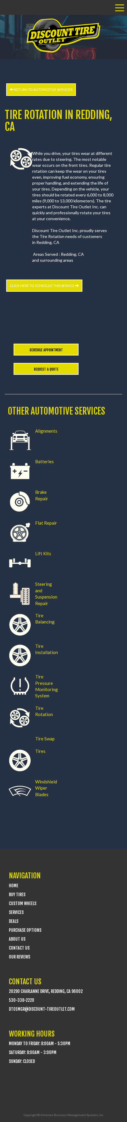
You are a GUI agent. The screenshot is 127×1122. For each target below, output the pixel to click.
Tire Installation (46, 649)
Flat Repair (46, 523)
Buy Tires (17, 894)
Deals (13, 921)
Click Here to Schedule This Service (42, 285)
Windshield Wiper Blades (46, 788)
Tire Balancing (45, 618)
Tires (40, 751)
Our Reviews (19, 956)
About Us (17, 939)
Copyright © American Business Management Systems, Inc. (64, 1115)
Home (13, 885)
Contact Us (19, 947)
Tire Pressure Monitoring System (46, 686)
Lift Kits (43, 553)
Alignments (46, 431)
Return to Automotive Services (42, 89)
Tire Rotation (44, 711)
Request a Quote (46, 369)
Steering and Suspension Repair (46, 593)
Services (16, 912)
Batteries (44, 461)
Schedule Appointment (46, 350)
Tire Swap (45, 738)
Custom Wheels (22, 903)
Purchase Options (25, 930)
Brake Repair (41, 495)
